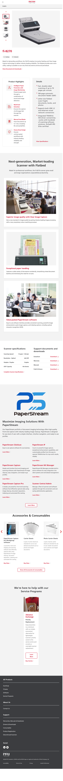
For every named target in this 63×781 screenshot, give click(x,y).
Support (6, 715)
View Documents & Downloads (12, 69)
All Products (7, 680)
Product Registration (9, 731)
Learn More (7, 452)
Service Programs (8, 696)
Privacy (31, 763)
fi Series (5, 689)
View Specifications (42, 141)
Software (6, 692)
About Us (6, 702)
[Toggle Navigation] (3, 2)
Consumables (7, 728)
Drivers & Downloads (9, 724)
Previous (6, 12)
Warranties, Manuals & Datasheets (13, 721)
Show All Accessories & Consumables (31, 570)
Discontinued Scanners (10, 735)
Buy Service (29, 661)
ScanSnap (6, 686)
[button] (6, 16)
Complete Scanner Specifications (13, 372)
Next (6, 40)
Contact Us (6, 708)
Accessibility (6, 763)
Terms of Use (19, 763)
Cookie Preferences (44, 763)
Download (53, 356)
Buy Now (7, 563)
